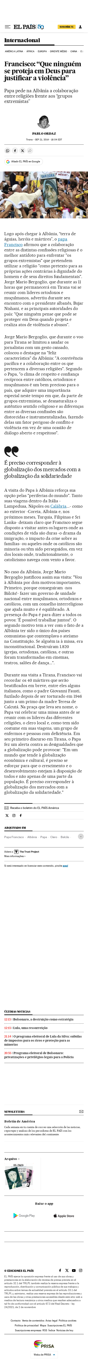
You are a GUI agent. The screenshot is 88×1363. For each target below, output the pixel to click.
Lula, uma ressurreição (30, 1028)
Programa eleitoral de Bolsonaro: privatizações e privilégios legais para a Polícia (39, 1055)
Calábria (58, 506)
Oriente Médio (58, 51)
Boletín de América (19, 1121)
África (30, 51)
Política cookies (67, 1320)
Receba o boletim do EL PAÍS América (34, 808)
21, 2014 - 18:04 (48, 139)
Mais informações (14, 856)
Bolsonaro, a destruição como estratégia (43, 1019)
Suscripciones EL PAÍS (59, 1325)
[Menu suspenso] (7, 26)
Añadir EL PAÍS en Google (25, 161)
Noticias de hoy (64, 1330)
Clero (53, 837)
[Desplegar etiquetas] (81, 836)
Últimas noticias (17, 1011)
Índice (51, 1330)
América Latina (14, 51)
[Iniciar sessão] (80, 26)
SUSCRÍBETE (67, 26)
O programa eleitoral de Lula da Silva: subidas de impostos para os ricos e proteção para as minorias (43, 1040)
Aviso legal (51, 1320)
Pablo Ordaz (44, 133)
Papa (43, 837)
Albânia (32, 837)
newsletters (14, 1111)
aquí (65, 865)
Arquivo (10, 1159)
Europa (42, 51)
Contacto (16, 1320)
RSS (45, 1330)
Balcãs (65, 837)
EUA (83, 51)
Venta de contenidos (33, 1320)
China (73, 51)
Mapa (43, 1325)
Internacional (22, 40)
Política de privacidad (27, 1325)
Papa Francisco (14, 837)
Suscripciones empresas (28, 1330)
